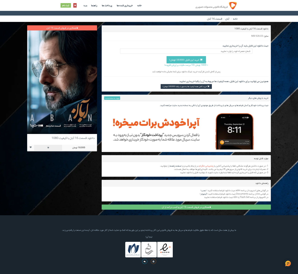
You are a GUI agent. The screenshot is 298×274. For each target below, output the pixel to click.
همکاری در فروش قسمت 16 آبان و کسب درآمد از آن (186, 207)
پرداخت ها (107, 5)
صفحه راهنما (175, 165)
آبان (227, 18)
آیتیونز (204, 193)
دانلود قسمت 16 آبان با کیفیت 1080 (73, 138)
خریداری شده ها (125, 5)
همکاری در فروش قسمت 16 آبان (61, 27)
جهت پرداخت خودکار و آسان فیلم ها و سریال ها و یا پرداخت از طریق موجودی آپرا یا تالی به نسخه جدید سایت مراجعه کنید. (214, 105)
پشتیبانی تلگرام (206, 165)
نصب (203, 190)
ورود (85, 5)
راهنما (94, 5)
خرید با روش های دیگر (258, 98)
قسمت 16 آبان (214, 18)
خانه (139, 5)
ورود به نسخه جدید (112, 98)
